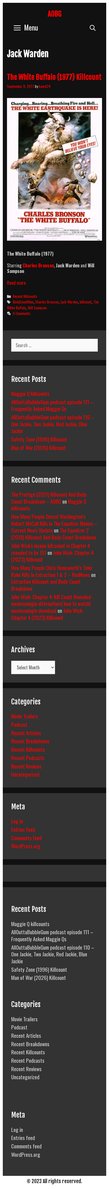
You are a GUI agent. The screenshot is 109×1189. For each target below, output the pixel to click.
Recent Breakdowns (30, 741)
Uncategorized (25, 774)
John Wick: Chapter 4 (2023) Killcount (47, 613)
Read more (16, 282)
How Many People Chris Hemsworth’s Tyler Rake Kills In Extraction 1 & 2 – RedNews (52, 571)
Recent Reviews (26, 766)
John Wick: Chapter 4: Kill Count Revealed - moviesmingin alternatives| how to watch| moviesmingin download (52, 603)
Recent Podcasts (27, 757)
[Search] (92, 27)
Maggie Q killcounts (30, 393)
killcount (86, 302)
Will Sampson (37, 307)
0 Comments (21, 313)
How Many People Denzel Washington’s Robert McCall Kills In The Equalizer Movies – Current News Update (54, 523)
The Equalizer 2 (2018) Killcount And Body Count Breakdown (53, 533)
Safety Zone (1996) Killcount (39, 439)
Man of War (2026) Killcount (38, 447)
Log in (17, 821)
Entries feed (23, 829)
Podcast (19, 724)
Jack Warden (69, 302)
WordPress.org (25, 846)
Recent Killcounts (25, 296)
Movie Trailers (24, 716)
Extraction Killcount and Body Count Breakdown (45, 584)
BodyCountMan (23, 302)
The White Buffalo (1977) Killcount (54, 77)
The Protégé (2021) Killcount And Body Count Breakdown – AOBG (49, 497)
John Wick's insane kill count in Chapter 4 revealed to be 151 (50, 548)
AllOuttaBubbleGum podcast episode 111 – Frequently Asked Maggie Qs (52, 405)
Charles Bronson (47, 302)
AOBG (54, 14)
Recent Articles (26, 733)
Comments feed (26, 838)
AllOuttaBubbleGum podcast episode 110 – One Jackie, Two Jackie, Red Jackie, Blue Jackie (52, 424)
